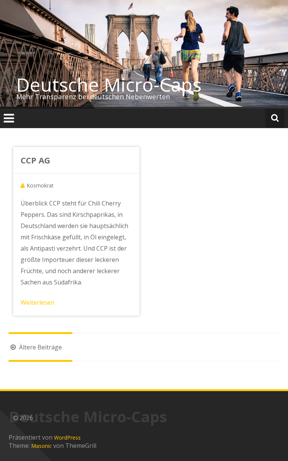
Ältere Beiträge (40, 347)
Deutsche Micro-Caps (108, 84)
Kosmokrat (40, 185)
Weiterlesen (37, 302)
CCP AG (35, 160)
